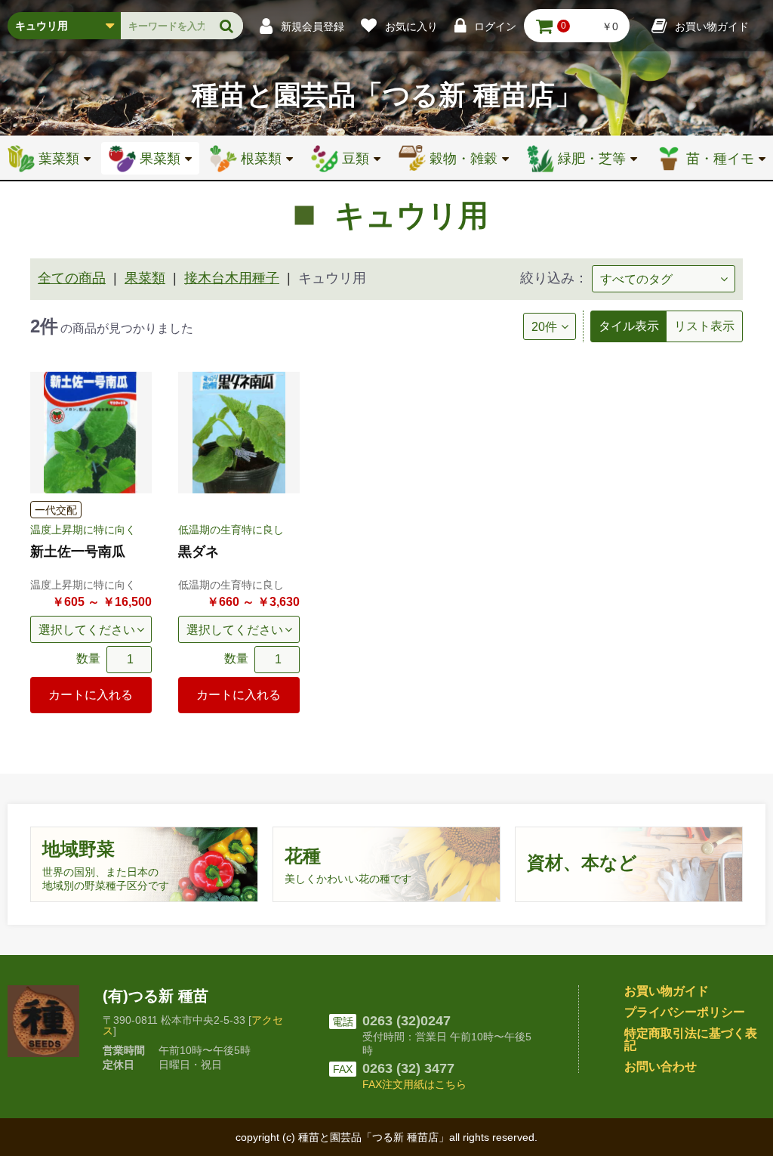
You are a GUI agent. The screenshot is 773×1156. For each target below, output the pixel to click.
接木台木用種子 (231, 278)
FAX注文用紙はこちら (414, 1084)
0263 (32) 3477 (408, 1068)
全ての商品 (72, 278)
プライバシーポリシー (684, 1012)
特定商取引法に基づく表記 (690, 1039)
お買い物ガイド (666, 990)
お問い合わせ (660, 1066)
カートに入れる (90, 694)
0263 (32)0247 (406, 1021)
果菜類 (145, 278)
